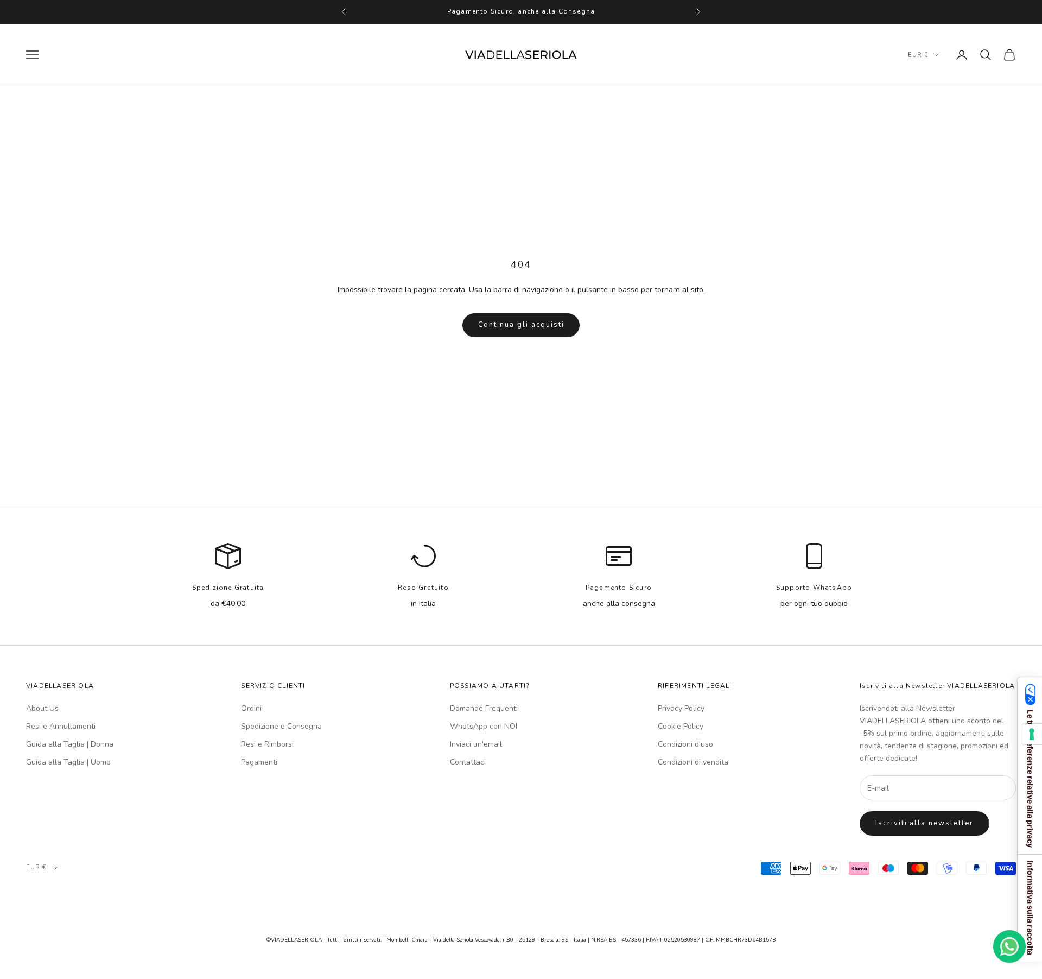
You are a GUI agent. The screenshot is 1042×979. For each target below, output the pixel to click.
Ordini (251, 708)
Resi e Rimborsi (267, 744)
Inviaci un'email (476, 744)
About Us (42, 708)
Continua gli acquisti (521, 325)
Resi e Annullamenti (61, 726)
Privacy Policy (681, 708)
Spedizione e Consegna (281, 726)
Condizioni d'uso (685, 744)
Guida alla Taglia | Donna (69, 744)
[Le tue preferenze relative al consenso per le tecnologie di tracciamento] (1031, 734)
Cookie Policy (680, 726)
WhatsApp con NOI (483, 726)
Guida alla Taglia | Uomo (68, 762)
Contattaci (468, 762)
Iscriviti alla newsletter (924, 823)
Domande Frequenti (484, 708)
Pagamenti (259, 762)
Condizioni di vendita (693, 762)
